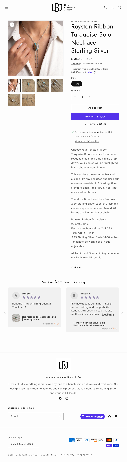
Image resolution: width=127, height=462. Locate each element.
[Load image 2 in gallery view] (28, 85)
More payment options (95, 124)
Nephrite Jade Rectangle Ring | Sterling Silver (39, 318)
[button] (6, 7)
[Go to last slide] (5, 312)
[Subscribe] (60, 416)
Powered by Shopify (49, 455)
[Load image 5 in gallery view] (14, 100)
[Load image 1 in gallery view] (14, 85)
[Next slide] (122, 312)
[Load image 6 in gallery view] (28, 100)
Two (76, 83)
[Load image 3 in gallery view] (42, 85)
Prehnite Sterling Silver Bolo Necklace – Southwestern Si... (90, 324)
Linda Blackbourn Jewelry (27, 455)
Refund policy (67, 455)
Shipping (75, 63)
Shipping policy (84, 455)
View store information (87, 141)
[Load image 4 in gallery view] (57, 85)
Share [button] (77, 267)
